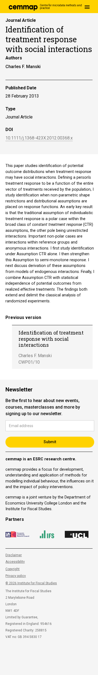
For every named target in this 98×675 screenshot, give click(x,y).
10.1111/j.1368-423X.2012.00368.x (39, 138)
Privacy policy (15, 576)
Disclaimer (13, 555)
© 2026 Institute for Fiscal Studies (31, 583)
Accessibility (15, 562)
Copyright (12, 569)
